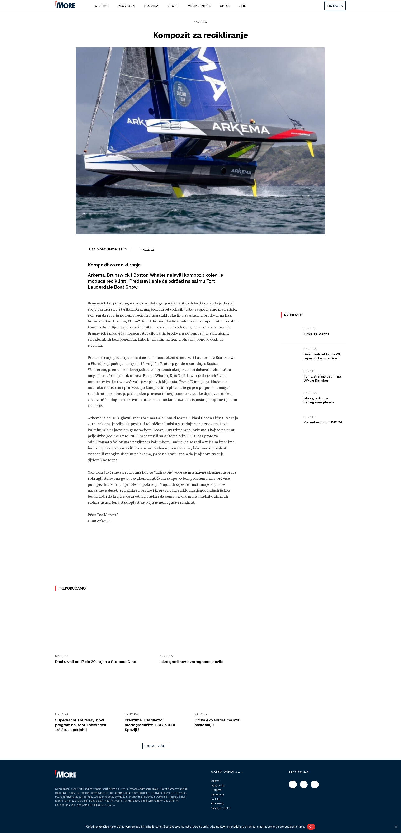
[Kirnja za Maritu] (290, 332)
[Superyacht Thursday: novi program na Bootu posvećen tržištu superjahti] (86, 692)
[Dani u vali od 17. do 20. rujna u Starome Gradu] (104, 623)
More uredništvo (112, 249)
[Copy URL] (245, 250)
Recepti (310, 329)
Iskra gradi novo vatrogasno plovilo (191, 661)
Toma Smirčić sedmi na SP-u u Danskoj (322, 378)
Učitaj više (155, 746)
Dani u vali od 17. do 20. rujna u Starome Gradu (97, 661)
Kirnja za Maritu (316, 334)
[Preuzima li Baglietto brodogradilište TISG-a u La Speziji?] (156, 692)
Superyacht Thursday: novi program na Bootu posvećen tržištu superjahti (80, 725)
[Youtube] (315, 785)
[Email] (235, 250)
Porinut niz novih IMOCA (322, 422)
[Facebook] (225, 250)
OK (311, 826)
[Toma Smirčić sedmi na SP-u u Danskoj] (290, 376)
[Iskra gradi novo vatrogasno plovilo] (209, 623)
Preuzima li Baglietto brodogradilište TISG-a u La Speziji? (150, 725)
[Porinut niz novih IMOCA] (290, 420)
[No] (396, 827)
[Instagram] (304, 785)
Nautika (200, 21)
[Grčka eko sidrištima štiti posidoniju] (226, 692)
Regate (309, 371)
